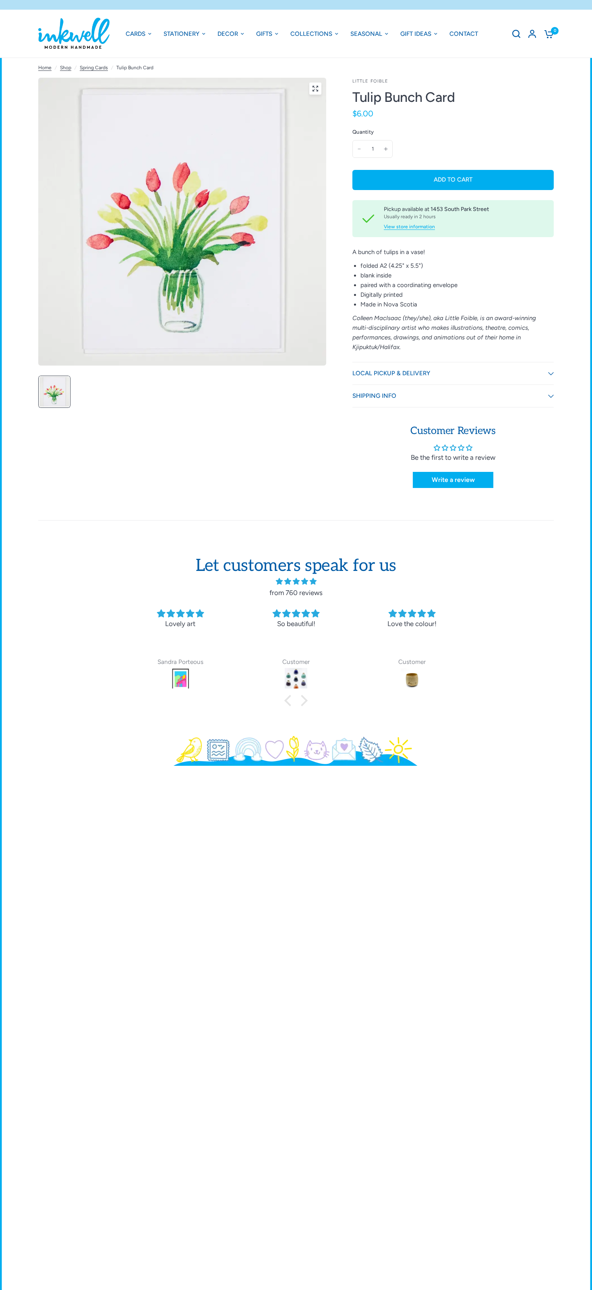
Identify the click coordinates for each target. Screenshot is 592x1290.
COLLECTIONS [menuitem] (311, 33)
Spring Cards (94, 67)
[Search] (516, 34)
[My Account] (532, 34)
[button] (290, 700)
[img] (296, 581)
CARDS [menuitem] (135, 33)
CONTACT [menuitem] (463, 33)
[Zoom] (315, 89)
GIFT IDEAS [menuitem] (415, 33)
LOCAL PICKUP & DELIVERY (391, 373)
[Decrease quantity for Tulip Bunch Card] (359, 149)
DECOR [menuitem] (227, 33)
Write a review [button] (453, 480)
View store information (409, 226)
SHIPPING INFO (374, 395)
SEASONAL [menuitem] (366, 33)
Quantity (363, 132)
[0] (547, 34)
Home (45, 67)
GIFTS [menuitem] (264, 33)
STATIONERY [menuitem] (181, 33)
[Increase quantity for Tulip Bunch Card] (385, 149)
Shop (65, 67)
